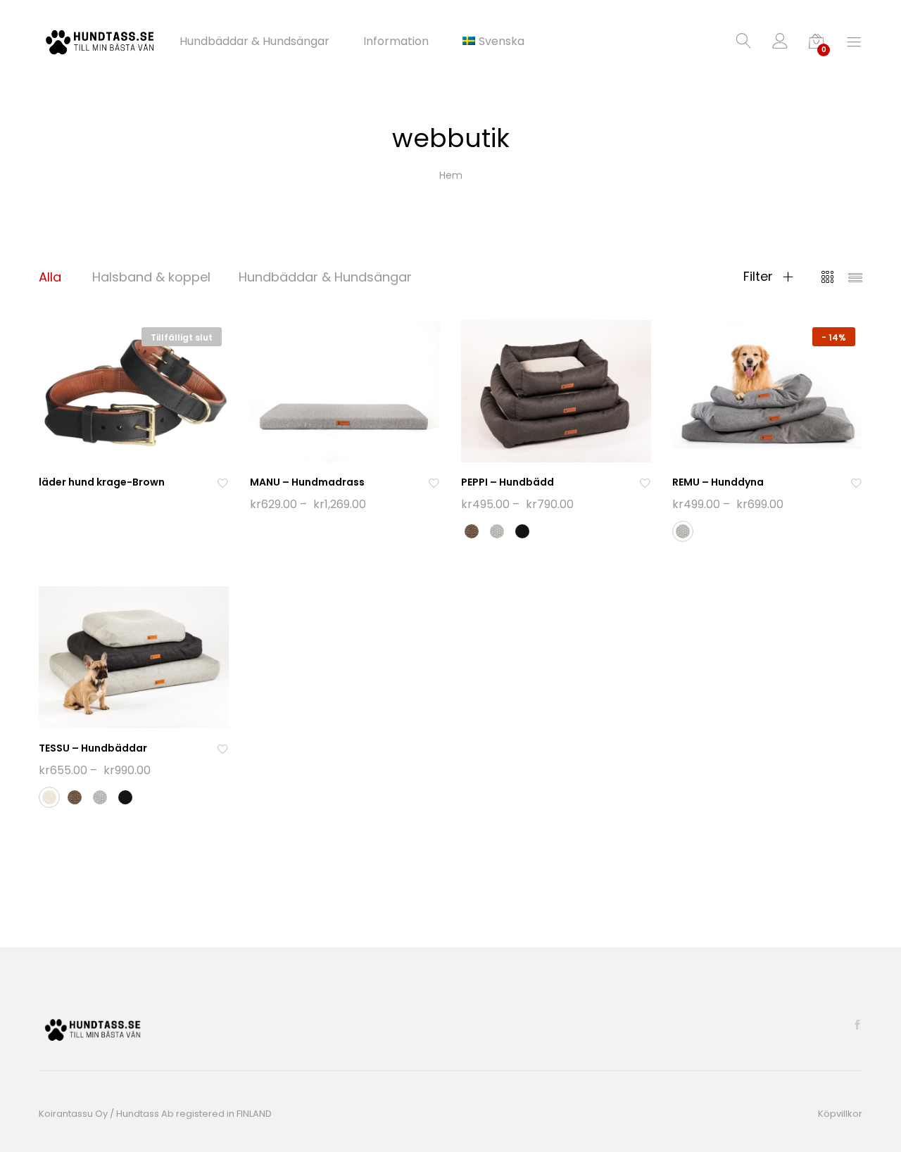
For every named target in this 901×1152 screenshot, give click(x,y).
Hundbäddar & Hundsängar (254, 41)
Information (396, 41)
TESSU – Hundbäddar (93, 748)
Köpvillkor (840, 1113)
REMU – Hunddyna (718, 482)
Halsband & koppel (151, 277)
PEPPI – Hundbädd (507, 482)
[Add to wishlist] (222, 482)
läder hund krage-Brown (102, 482)
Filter (759, 276)
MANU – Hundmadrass (307, 482)
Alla (50, 277)
